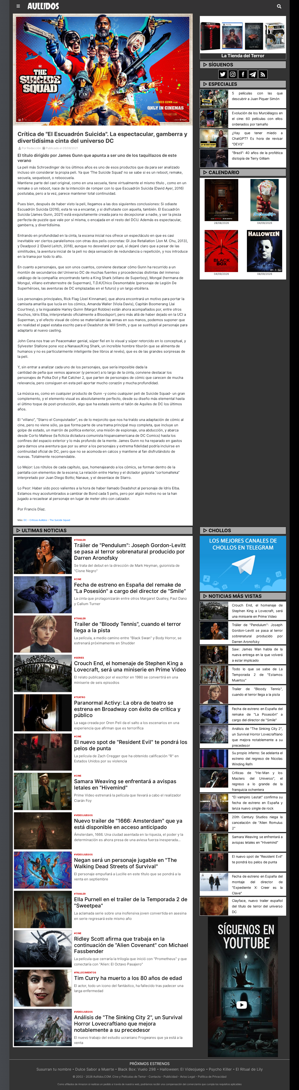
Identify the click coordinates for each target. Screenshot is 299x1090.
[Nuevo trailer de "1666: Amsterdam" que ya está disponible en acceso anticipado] (43, 830)
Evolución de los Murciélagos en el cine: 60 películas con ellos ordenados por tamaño (257, 118)
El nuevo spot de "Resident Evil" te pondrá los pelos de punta (130, 745)
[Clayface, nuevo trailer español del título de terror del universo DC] (214, 906)
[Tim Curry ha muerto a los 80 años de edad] (43, 988)
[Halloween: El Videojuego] (264, 250)
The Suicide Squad (60, 520)
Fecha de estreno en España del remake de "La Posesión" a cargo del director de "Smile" (130, 587)
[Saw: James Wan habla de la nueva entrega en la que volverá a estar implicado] (214, 654)
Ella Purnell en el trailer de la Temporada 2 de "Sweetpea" (130, 902)
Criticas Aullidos (38, 520)
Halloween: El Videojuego (182, 1069)
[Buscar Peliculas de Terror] (279, 6)
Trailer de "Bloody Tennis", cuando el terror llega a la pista (127, 627)
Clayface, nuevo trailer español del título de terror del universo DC (257, 906)
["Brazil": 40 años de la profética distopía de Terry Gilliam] (214, 158)
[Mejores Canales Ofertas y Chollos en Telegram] (243, 564)
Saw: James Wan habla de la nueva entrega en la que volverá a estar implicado (257, 654)
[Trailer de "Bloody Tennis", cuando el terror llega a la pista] (43, 633)
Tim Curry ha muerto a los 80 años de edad (128, 978)
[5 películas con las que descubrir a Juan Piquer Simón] (214, 98)
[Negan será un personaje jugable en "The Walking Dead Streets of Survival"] (43, 870)
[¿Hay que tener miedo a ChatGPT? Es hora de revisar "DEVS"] (214, 138)
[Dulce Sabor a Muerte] (264, 199)
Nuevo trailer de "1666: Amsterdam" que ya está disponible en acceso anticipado (128, 824)
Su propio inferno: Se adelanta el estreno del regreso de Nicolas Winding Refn (257, 758)
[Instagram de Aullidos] (232, 74)
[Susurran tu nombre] (221, 199)
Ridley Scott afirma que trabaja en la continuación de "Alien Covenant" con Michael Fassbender (131, 945)
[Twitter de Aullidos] (222, 74)
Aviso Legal (187, 1076)
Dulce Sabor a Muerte (94, 1069)
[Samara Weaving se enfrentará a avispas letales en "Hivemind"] (43, 791)
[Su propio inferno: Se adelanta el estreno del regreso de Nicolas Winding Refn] (214, 758)
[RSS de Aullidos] (263, 74)
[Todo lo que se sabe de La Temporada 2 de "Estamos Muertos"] (214, 674)
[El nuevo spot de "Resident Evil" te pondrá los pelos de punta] (43, 751)
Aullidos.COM (102, 1076)
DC (25, 520)
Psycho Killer (220, 1069)
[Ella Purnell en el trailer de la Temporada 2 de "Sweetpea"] (43, 909)
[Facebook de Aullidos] (242, 74)
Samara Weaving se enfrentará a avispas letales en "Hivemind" (125, 784)
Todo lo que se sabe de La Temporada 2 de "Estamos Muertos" (257, 674)
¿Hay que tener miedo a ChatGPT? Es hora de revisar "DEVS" (257, 138)
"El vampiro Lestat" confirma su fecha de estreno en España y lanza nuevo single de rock (257, 802)
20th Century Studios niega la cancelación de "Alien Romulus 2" (257, 822)
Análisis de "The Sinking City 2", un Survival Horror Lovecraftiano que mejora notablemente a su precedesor (128, 1023)
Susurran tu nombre (53, 1069)
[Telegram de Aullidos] (253, 74)
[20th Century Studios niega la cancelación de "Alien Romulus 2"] (214, 822)
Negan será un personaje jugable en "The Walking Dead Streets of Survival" (125, 863)
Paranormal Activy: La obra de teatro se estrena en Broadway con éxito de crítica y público (127, 708)
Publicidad (170, 1076)
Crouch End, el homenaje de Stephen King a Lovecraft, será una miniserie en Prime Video (130, 666)
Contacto (155, 1076)
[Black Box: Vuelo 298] (221, 250)
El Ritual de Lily (249, 1069)
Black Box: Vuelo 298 (137, 1069)
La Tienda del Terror (242, 55)
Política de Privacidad (212, 1076)
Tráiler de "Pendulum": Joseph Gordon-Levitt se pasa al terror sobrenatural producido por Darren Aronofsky (130, 551)
